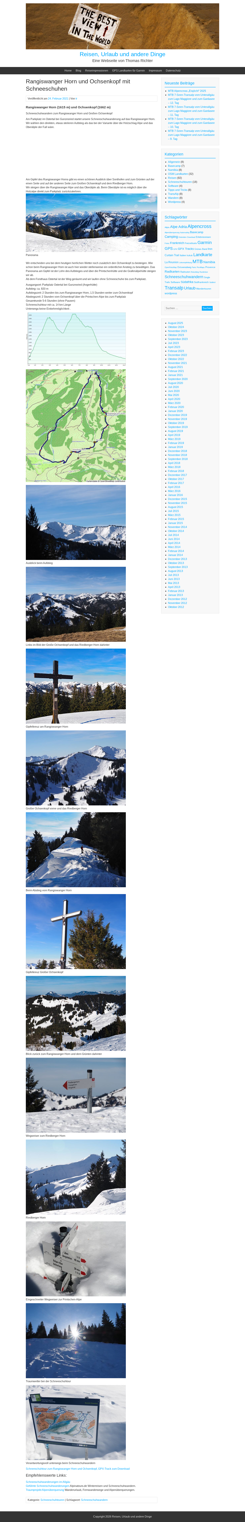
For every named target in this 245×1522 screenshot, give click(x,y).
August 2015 (175, 507)
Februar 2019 (176, 443)
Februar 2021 (176, 371)
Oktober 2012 (176, 607)
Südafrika (187, 282)
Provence (210, 267)
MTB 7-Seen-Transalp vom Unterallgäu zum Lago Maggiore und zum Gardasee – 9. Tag (191, 134)
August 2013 (175, 571)
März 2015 (174, 515)
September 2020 (178, 379)
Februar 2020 (176, 407)
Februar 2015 (176, 519)
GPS (169, 248)
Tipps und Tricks (177, 189)
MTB (197, 261)
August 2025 (175, 323)
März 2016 (174, 491)
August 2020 (175, 383)
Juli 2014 (173, 535)
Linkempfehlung (185, 262)
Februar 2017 (176, 483)
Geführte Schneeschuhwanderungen (47, 1486)
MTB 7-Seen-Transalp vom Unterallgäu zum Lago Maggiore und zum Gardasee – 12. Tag (191, 98)
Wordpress (174, 201)
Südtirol (212, 282)
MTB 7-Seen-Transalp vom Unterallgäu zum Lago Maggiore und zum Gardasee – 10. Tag (191, 122)
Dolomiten (182, 237)
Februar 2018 (176, 471)
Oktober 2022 (176, 359)
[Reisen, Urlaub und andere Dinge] (122, 48)
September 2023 (178, 339)
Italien (183, 255)
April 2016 (174, 487)
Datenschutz (173, 70)
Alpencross (200, 226)
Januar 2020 (175, 411)
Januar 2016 (175, 495)
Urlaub (190, 288)
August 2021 (175, 367)
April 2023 (174, 347)
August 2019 (175, 431)
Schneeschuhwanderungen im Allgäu (48, 1482)
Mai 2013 (173, 583)
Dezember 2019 (177, 415)
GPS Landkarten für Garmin (128, 70)
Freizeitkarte (191, 243)
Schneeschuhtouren (52, 1500)
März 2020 (174, 403)
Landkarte (202, 254)
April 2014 (174, 543)
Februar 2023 (176, 351)
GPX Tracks (186, 248)
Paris (194, 267)
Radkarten (172, 271)
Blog (78, 70)
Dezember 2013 (177, 559)
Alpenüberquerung (172, 232)
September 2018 (178, 459)
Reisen (172, 177)
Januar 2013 (175, 595)
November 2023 (177, 331)
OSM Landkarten (178, 173)
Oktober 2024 (176, 327)
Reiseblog (195, 272)
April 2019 (174, 435)
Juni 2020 (174, 391)
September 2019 (178, 427)
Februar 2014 (176, 551)
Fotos (167, 243)
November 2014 (177, 527)
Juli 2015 (173, 511)
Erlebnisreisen (203, 237)
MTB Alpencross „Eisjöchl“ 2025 (187, 90)
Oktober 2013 (176, 563)
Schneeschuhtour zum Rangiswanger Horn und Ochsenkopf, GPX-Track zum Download (78, 1468)
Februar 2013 (176, 591)
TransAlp (173, 193)
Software (173, 185)
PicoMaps (201, 267)
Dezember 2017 (177, 475)
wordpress (171, 293)
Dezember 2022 (177, 355)
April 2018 (174, 463)
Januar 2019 (175, 447)
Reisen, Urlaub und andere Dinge (122, 54)
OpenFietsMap (171, 267)
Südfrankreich (201, 282)
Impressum (155, 70)
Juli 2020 (173, 387)
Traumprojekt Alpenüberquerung (45, 1490)
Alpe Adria (178, 227)
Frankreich (177, 243)
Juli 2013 (173, 575)
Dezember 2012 (177, 599)
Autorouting (184, 232)
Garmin (205, 242)
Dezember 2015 (177, 499)
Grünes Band (200, 249)
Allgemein (174, 161)
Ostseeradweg (184, 267)
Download (191, 237)
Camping (171, 236)
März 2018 (174, 467)
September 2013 (178, 567)
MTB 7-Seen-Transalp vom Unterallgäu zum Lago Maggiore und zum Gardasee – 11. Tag (191, 110)
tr (76, 98)
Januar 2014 (175, 555)
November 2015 (177, 503)
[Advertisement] (91, 154)
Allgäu (167, 227)
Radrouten (185, 272)
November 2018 (177, 455)
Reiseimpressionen (96, 70)
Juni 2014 (174, 539)
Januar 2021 (175, 375)
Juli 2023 (173, 343)
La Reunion (171, 262)
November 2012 (177, 603)
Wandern (173, 197)
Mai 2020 (173, 395)
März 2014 (174, 547)
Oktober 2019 (176, 423)
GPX (175, 249)
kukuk (190, 255)
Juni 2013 (174, 579)
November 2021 (177, 363)
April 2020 (174, 399)
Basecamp (174, 165)
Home (68, 70)
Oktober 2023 (176, 335)
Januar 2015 (175, 523)
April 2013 (174, 587)
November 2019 (177, 419)
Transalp (174, 287)
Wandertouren (203, 288)
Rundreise (204, 272)
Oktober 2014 (176, 531)
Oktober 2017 (176, 479)
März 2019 (174, 439)
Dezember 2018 (177, 451)
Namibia (173, 169)
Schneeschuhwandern (94, 1500)
